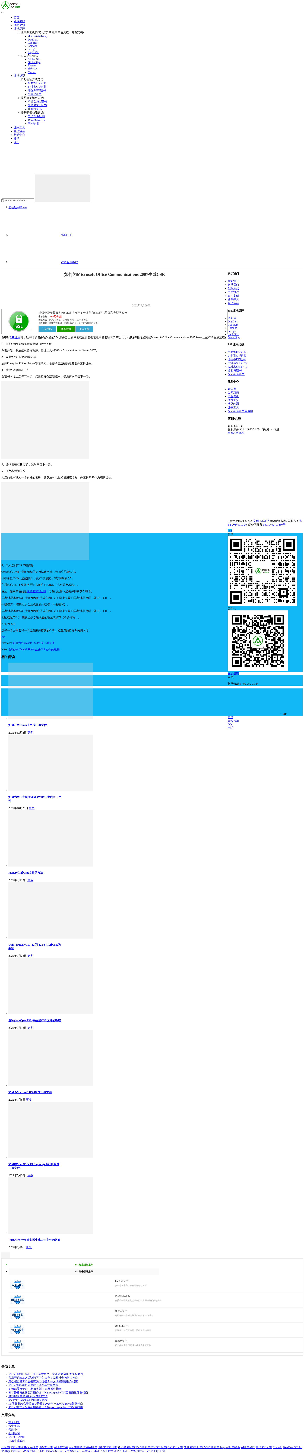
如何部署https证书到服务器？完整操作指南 (35, 1388)
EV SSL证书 (143, 1447)
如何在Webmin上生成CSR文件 (27, 725)
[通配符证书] (17, 1318)
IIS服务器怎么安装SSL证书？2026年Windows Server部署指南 (45, 1403)
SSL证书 (15, 337)
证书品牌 (19, 28)
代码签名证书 (36, 120)
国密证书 (33, 123)
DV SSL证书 (159, 1447)
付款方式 (233, 288)
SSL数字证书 (111, 1450)
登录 (16, 138)
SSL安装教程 (16, 1437)
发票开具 (233, 299)
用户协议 (233, 292)
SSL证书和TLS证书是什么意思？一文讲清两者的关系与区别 (45, 1374)
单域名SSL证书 (37, 101)
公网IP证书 (35, 94)
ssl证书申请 (76, 1447)
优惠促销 (19, 24)
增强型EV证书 (37, 90)
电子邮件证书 (36, 116)
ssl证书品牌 (248, 1447)
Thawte (32, 65)
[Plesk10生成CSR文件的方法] (50, 865)
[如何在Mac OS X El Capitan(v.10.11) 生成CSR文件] (50, 1157)
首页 (16, 17)
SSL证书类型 (128, 1450)
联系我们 (233, 284)
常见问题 (14, 1422)
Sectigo (32, 49)
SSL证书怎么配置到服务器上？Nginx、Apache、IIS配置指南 (45, 1407)
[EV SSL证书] (17, 1288)
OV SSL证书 (175, 1447)
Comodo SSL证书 (55, 1450)
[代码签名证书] (17, 1303)
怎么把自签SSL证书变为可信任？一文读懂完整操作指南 (43, 1381)
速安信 (232, 317)
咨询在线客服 (236, 432)
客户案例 (233, 295)
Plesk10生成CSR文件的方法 (25, 872)
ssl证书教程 (22, 1450)
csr (3, 636)
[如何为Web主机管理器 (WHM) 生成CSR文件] (50, 789)
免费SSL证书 (74, 1450)
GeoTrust (33, 42)
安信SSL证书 (261, 520)
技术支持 (233, 400)
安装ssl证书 (90, 1447)
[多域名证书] (17, 1348)
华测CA (32, 68)
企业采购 (19, 21)
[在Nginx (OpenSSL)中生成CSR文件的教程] (50, 1013)
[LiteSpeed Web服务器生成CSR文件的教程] (50, 1232)
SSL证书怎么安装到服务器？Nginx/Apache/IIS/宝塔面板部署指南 (48, 1392)
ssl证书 (5, 1447)
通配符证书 (35, 108)
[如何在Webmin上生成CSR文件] (50, 717)
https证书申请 (145, 1450)
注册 (16, 142)
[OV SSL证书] (17, 1333)
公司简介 (233, 281)
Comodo (32, 45)
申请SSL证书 (264, 1447)
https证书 (32, 1447)
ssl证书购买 (233, 1447)
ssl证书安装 (61, 1447)
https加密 (159, 1450)
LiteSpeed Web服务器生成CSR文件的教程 (34, 1239)
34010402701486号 (274, 524)
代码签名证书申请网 (240, 411)
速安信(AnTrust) (37, 36)
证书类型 (19, 75)
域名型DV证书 (37, 83)
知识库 (232, 388)
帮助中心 (19, 134)
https (223, 1447)
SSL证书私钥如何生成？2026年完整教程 (33, 1385)
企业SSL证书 (211, 1447)
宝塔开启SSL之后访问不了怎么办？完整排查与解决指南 (43, 1377)
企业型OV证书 (37, 86)
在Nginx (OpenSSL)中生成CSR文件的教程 (34, 649)
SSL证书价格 (19, 1447)
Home (17, 207)
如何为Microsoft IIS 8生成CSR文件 (33, 642)
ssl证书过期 (37, 1450)
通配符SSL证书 (107, 1447)
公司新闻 (14, 1433)
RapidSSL (33, 52)
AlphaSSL (34, 59)
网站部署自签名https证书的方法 (28, 1396)
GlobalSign (34, 62)
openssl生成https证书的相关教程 (27, 1399)
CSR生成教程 (16, 1440)
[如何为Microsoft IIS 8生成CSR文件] (50, 1085)
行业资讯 (14, 1425)
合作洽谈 (19, 131)
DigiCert (32, 39)
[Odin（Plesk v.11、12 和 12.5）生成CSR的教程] (50, 937)
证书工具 (19, 127)
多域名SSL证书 (37, 105)
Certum (32, 72)
